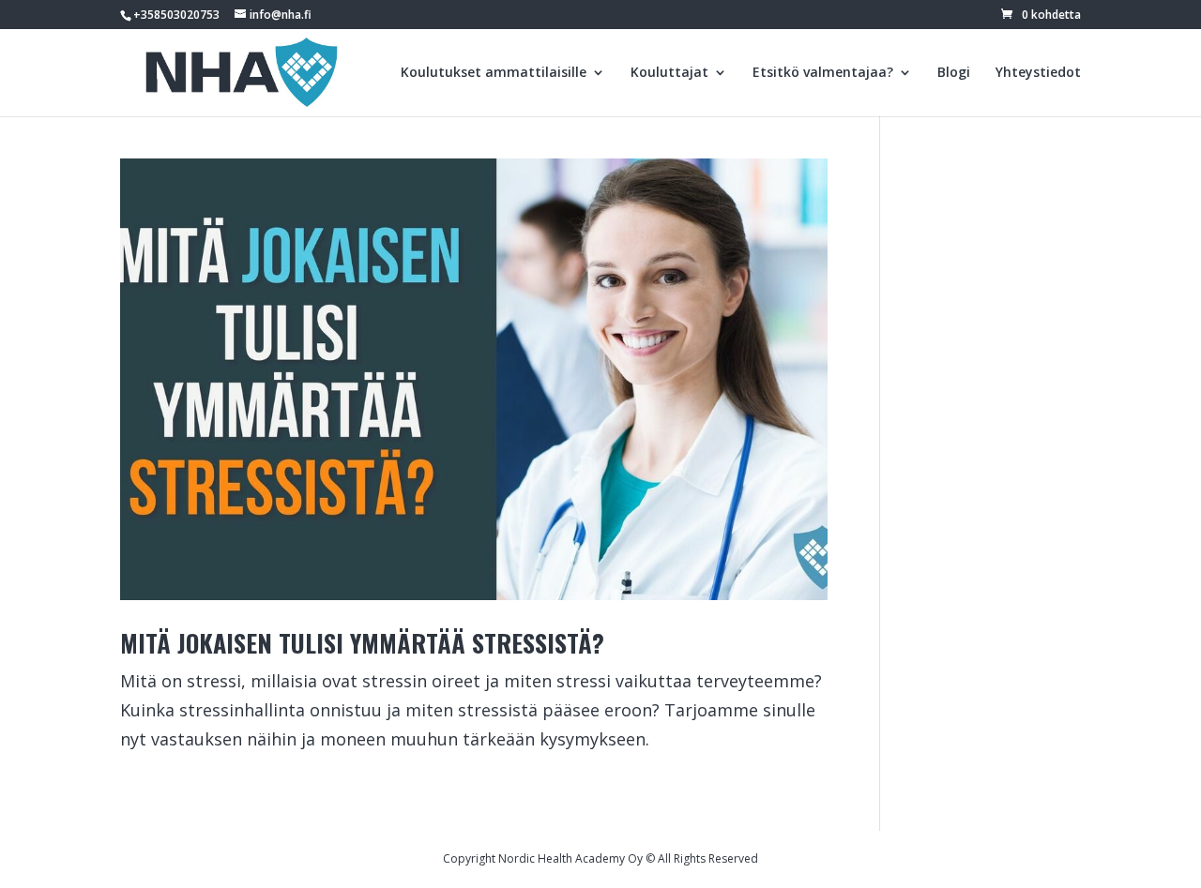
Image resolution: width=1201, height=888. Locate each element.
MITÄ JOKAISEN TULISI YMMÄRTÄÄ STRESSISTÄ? (362, 643)
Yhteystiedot (1038, 73)
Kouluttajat (669, 73)
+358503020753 (176, 15)
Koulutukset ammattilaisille (493, 73)
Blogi (953, 73)
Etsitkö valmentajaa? (823, 73)
